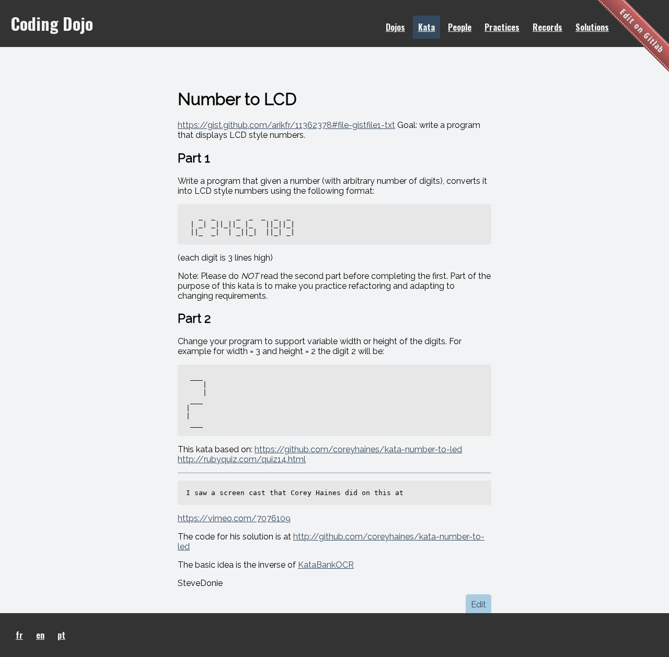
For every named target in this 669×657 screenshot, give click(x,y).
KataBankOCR (326, 565)
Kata (426, 27)
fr (19, 635)
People (459, 27)
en (40, 635)
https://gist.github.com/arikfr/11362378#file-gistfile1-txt (286, 125)
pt (61, 635)
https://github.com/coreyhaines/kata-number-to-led (358, 449)
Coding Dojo (51, 23)
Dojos (395, 27)
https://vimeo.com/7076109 (234, 518)
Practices (502, 27)
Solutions (592, 27)
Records (547, 27)
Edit (478, 604)
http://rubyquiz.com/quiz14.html (242, 459)
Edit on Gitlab (642, 31)
